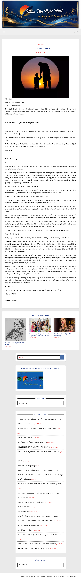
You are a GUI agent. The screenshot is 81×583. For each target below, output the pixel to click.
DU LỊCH (52, 576)
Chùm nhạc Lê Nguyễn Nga (26, 466)
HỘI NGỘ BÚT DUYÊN (24, 438)
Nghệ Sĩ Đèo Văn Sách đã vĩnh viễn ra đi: (31, 502)
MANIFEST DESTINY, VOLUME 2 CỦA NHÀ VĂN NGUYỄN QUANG (39, 484)
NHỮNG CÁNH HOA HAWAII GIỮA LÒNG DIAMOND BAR (36, 544)
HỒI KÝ (19, 461)
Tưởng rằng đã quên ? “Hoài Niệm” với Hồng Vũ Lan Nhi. (39, 334)
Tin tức (48, 576)
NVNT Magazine (60, 576)
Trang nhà (25, 576)
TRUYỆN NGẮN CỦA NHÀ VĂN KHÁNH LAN (32, 442)
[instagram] (5, 576)
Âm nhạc (36, 576)
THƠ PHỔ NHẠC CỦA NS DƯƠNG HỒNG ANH (33, 548)
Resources (73, 576)
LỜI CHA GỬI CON (23, 507)
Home (20, 576)
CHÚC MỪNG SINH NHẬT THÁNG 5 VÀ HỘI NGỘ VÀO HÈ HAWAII (39, 535)
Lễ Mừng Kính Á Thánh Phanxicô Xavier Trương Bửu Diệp (36, 428)
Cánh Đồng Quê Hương (25, 530)
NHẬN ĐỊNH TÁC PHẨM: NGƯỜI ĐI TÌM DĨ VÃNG (33, 447)
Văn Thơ (40, 45)
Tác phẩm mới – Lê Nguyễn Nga (28, 525)
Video (67, 576)
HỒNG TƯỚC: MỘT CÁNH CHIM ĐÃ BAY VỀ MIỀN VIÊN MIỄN (38, 452)
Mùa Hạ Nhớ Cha (23, 512)
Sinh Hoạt (42, 576)
